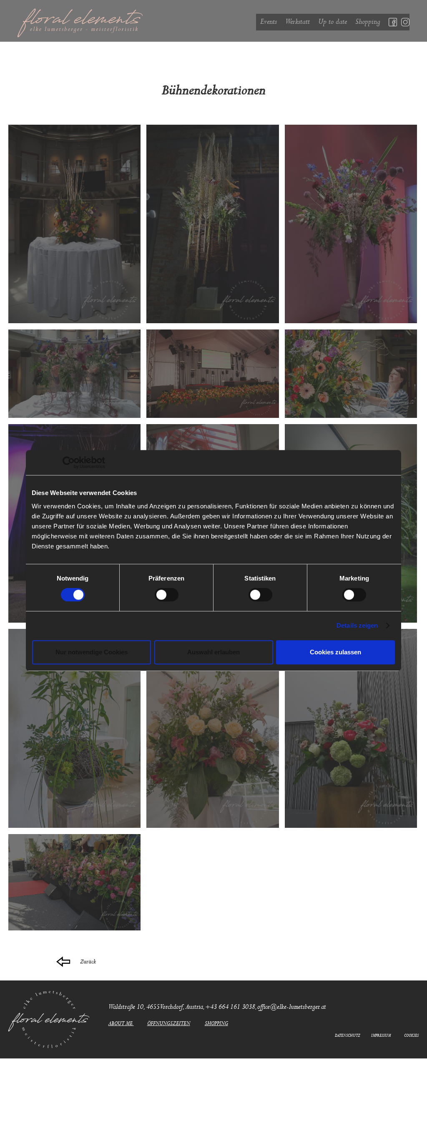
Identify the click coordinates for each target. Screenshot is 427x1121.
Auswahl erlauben (213, 652)
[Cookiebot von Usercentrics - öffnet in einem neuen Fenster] (68, 462)
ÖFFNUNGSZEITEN (168, 1023)
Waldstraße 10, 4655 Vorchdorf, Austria (155, 1007)
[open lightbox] (74, 224)
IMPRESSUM (381, 1035)
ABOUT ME (121, 1023)
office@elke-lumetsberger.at (291, 1007)
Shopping (367, 22)
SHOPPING (216, 1023)
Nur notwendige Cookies (91, 652)
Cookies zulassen (335, 652)
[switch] (166, 594)
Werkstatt (297, 22)
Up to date (332, 22)
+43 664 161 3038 (230, 1007)
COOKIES (411, 1035)
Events (268, 22)
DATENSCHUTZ (347, 1035)
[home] (137, 23)
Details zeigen (357, 625)
